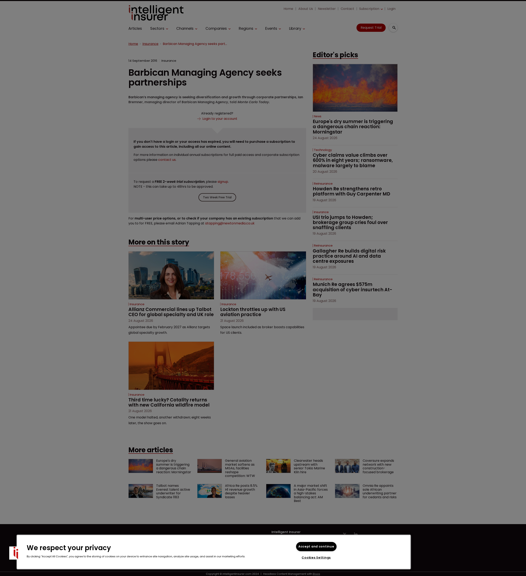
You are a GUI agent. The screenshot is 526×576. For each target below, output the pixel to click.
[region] (213, 552)
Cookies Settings (316, 557)
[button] (15, 553)
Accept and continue (316, 546)
